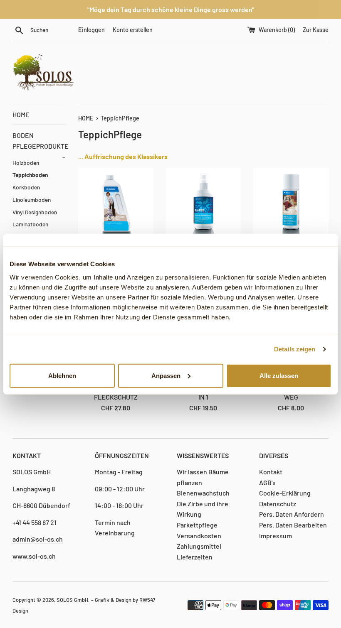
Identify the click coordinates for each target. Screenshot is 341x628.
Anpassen (165, 375)
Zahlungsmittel (199, 546)
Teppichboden (30, 174)
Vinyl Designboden (34, 212)
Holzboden (25, 162)
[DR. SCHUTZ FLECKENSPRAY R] (291, 205)
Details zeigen (294, 349)
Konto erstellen (133, 29)
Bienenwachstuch (203, 493)
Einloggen (91, 29)
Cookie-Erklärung (285, 493)
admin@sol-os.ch (37, 539)
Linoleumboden (31, 199)
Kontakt (270, 472)
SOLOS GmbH (72, 599)
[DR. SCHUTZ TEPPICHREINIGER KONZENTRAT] (115, 205)
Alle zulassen (278, 375)
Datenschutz (277, 504)
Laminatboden (30, 224)
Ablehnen (62, 375)
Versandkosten (199, 536)
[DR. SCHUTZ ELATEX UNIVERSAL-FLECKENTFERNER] (203, 205)
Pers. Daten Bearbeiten (293, 525)
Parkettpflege (197, 525)
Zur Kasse (316, 29)
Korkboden (26, 187)
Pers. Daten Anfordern (291, 514)
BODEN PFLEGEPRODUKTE (39, 143)
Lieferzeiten (195, 557)
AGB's (267, 482)
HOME (21, 114)
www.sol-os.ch (34, 556)
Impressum (275, 536)
